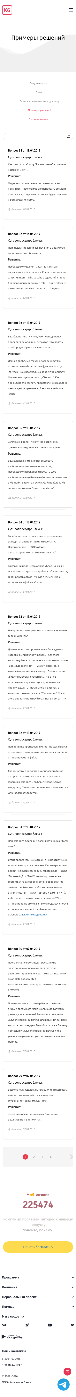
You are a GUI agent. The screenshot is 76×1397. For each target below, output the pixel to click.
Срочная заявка (38, 119)
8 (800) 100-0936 (11, 1358)
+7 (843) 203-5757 (12, 1364)
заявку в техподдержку (33, 914)
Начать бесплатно (38, 1247)
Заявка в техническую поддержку (39, 101)
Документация (38, 83)
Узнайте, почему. (38, 1230)
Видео (39, 92)
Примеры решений (39, 110)
